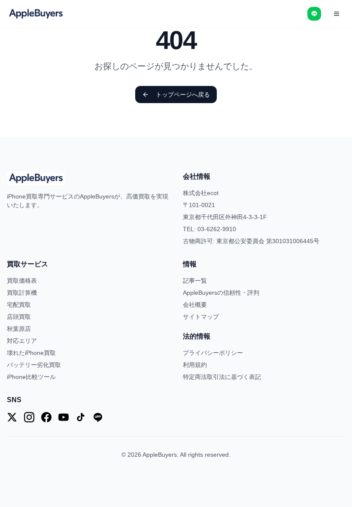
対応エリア (22, 340)
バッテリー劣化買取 (34, 364)
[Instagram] (29, 417)
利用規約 (195, 364)
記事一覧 (195, 280)
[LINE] (98, 417)
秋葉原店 (19, 328)
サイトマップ (201, 316)
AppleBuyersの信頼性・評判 (221, 292)
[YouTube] (63, 417)
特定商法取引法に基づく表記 (222, 376)
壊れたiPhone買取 (31, 352)
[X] (12, 417)
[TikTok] (81, 417)
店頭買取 (19, 316)
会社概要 (195, 304)
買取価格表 (22, 280)
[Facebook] (46, 417)
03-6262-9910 (216, 229)
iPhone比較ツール (31, 376)
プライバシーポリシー (213, 352)
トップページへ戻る (183, 94)
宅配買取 (19, 304)
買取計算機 (22, 292)
